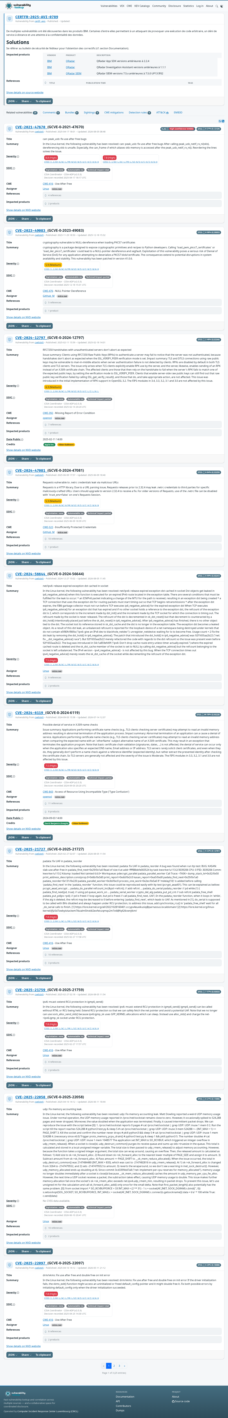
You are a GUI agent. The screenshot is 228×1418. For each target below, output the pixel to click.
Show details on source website (24, 92)
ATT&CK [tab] (161, 112)
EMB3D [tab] (178, 112)
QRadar (70, 61)
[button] (216, 6)
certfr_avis (40, 21)
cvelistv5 (39, 131)
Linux (46, 188)
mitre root (57, 189)
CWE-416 (48, 183)
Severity (11, 156)
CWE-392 (48, 413)
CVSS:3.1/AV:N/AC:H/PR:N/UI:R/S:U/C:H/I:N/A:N (71, 505)
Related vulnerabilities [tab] (21, 112)
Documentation (125, 1396)
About (209, 6)
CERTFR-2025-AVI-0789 (36, 17)
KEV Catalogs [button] (142, 6)
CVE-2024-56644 (31, 574)
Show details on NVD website (23, 210)
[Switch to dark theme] (221, 6)
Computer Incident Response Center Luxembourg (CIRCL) (47, 1411)
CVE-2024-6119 (30, 713)
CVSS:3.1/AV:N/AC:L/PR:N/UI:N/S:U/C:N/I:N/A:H (71, 665)
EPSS (200, 128)
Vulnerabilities (109, 6)
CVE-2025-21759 (31, 990)
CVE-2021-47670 (31, 127)
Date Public (13, 439)
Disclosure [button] (174, 6)
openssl (47, 418)
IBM (49, 61)
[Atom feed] (220, 121)
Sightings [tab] (91, 112)
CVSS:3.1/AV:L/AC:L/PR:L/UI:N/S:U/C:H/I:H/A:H (130, 162)
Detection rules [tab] (139, 112)
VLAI (163, 128)
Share (25, 101)
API (118, 1401)
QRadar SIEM (73, 73)
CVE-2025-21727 (31, 849)
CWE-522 (48, 527)
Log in (199, 6)
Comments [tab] (51, 112)
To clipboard (43, 101)
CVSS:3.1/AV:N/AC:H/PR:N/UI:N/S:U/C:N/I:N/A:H (71, 269)
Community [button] (159, 6)
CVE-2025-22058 (31, 1097)
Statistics (188, 6)
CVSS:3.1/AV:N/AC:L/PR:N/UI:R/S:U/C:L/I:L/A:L (71, 391)
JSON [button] (11, 101)
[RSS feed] (223, 121)
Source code (182, 1401)
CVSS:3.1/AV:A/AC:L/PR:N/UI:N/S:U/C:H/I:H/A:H (71, 162)
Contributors (123, 1406)
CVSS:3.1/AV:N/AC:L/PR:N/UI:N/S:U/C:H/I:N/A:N (71, 770)
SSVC (9, 168)
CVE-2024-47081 (31, 470)
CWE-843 (48, 791)
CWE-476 (48, 291)
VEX (122, 6)
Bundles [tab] (71, 112)
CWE (129, 6)
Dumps (120, 1410)
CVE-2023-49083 (31, 230)
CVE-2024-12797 (31, 338)
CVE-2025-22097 (31, 1263)
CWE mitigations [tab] (114, 112)
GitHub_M (49, 296)
